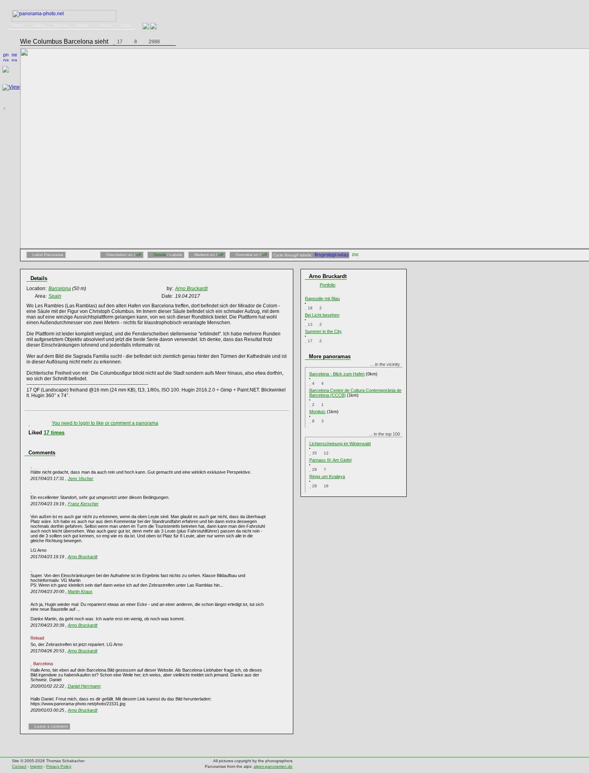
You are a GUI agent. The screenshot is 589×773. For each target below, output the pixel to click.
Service (61, 25)
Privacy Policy (58, 766)
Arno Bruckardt (82, 556)
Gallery (39, 25)
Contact (104, 25)
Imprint (36, 766)
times (54, 433)
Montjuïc (317, 411)
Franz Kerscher (83, 503)
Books (83, 25)
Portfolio (327, 285)
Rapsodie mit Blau (322, 298)
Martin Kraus (80, 591)
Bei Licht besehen (322, 315)
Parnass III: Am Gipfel (330, 460)
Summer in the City (323, 331)
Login (125, 25)
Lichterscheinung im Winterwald (340, 443)
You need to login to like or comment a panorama (105, 423)
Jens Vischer (80, 478)
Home (18, 25)
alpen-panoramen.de (273, 766)
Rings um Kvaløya (327, 476)
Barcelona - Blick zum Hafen (337, 373)
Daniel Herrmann (84, 686)
